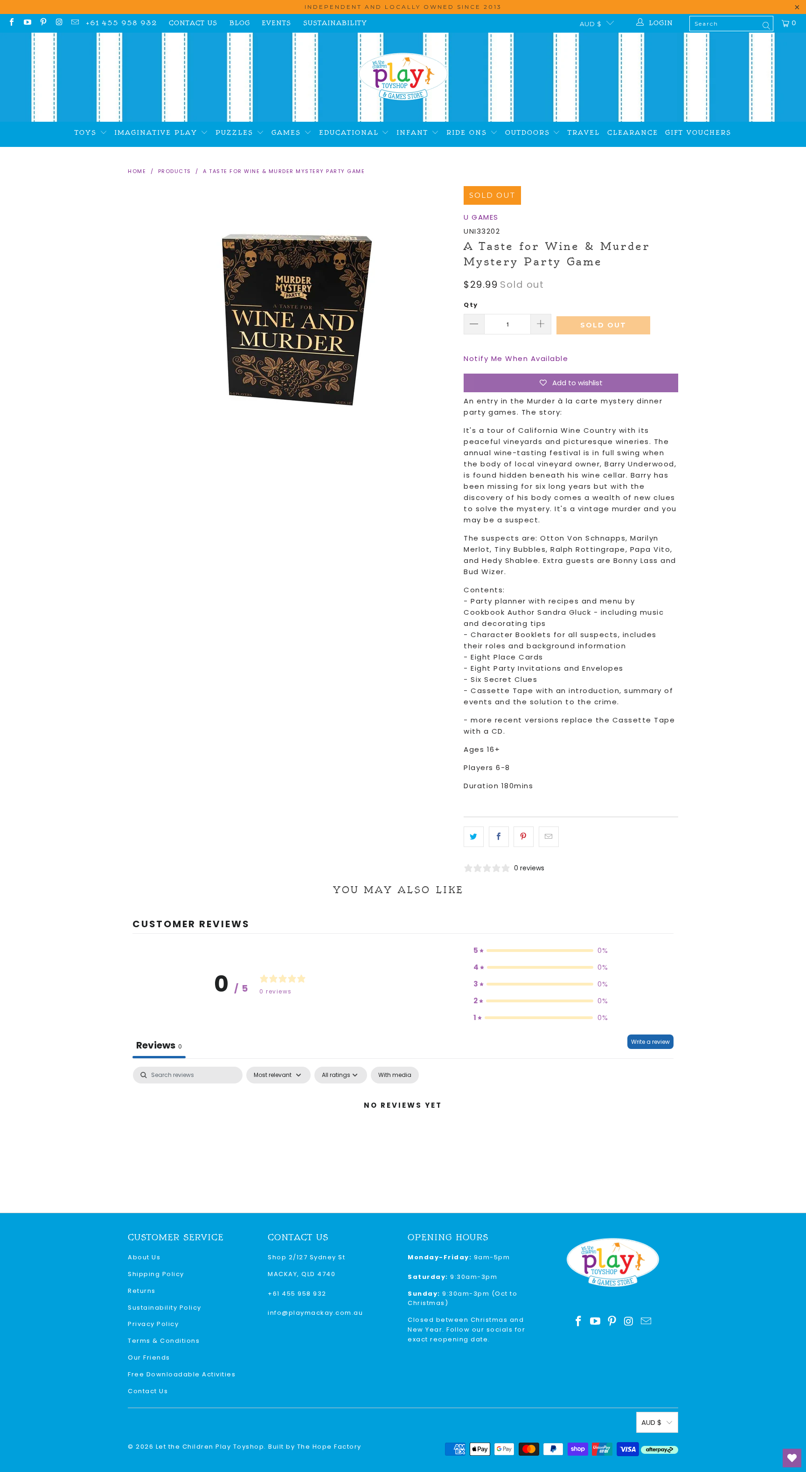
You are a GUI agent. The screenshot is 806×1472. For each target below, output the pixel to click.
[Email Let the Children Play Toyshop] (74, 23)
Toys (87, 133)
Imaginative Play (157, 133)
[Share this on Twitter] (474, 836)
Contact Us (193, 23)
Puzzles (236, 133)
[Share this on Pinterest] (524, 836)
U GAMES (481, 217)
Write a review (650, 1042)
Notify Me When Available (516, 358)
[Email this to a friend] (549, 836)
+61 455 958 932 (121, 23)
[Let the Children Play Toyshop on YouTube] (27, 23)
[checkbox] (395, 1075)
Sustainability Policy (165, 1307)
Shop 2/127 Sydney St (306, 1257)
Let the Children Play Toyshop (210, 1446)
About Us (144, 1257)
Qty (471, 304)
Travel (584, 133)
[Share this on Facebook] (499, 836)
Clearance (632, 133)
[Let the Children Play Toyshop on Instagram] (59, 23)
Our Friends (149, 1357)
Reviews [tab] (159, 1045)
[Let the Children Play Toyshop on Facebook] (11, 23)
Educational (350, 133)
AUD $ (591, 24)
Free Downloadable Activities (182, 1374)
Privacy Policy (153, 1323)
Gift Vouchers (698, 133)
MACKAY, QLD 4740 (301, 1274)
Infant (413, 133)
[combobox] (731, 23)
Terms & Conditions (164, 1340)
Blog (239, 23)
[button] (541, 950)
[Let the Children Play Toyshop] (403, 77)
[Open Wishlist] (792, 1458)
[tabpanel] (403, 1137)
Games (287, 133)
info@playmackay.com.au (315, 1312)
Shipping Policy (156, 1274)
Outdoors (529, 133)
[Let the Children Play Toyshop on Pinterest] (43, 23)
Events (276, 23)
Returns (142, 1290)
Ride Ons (468, 133)
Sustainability (335, 23)
